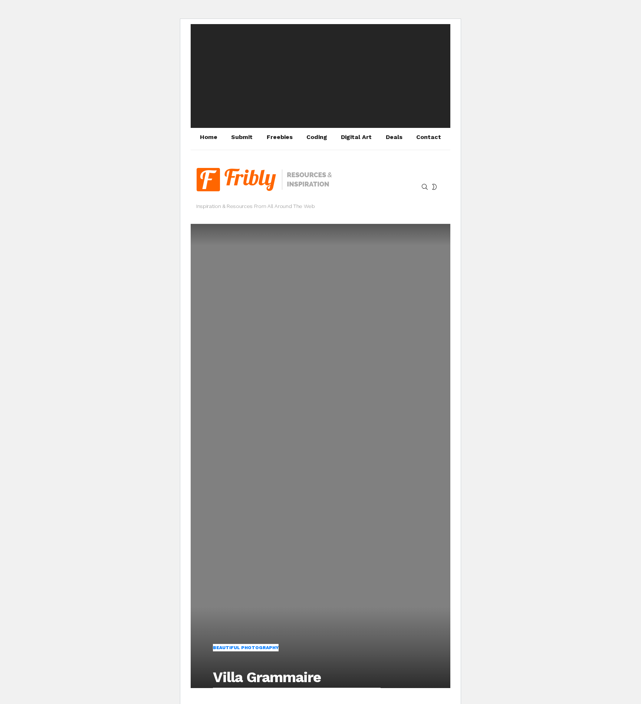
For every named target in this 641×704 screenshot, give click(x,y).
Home (208, 137)
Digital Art (356, 137)
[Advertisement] (320, 76)
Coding (316, 137)
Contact (428, 137)
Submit (242, 137)
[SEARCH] (425, 187)
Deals (394, 137)
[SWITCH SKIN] (434, 187)
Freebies (280, 137)
